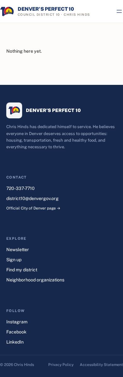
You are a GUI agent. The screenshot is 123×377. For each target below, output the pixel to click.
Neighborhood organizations (35, 279)
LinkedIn (15, 342)
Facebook (16, 331)
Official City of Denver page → (33, 208)
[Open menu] (119, 11)
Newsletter (17, 249)
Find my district (21, 269)
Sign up (13, 259)
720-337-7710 (20, 188)
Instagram (16, 321)
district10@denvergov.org (32, 198)
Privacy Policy (60, 364)
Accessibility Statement (101, 364)
